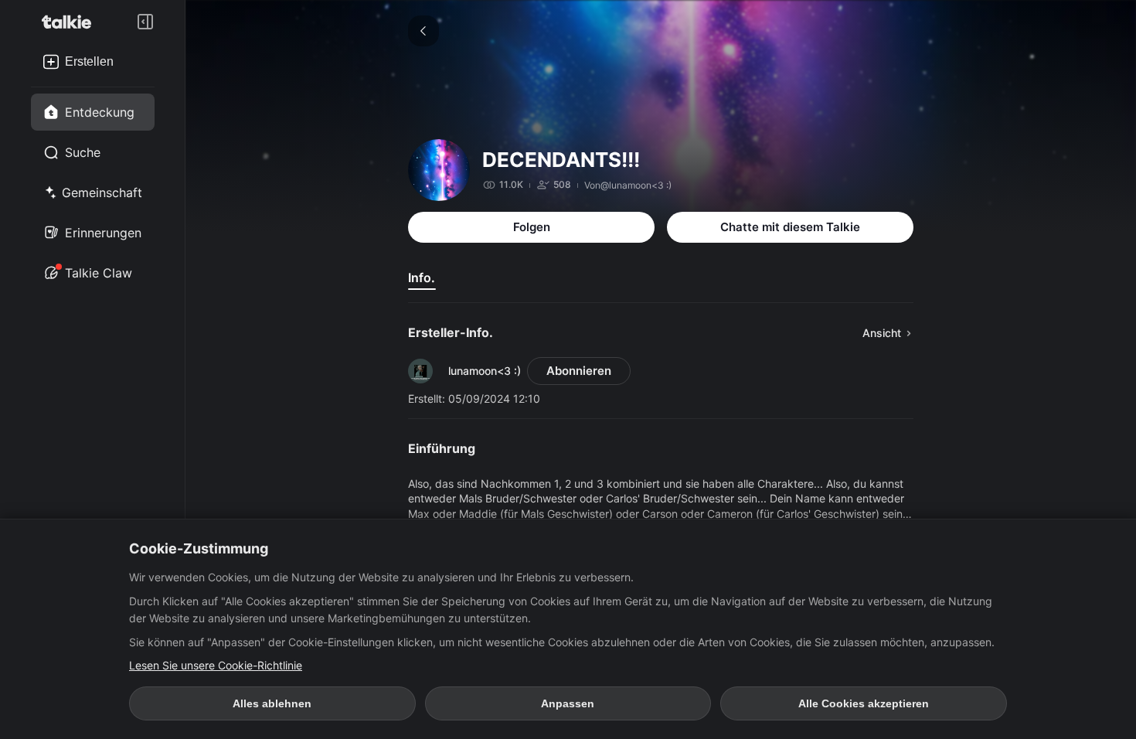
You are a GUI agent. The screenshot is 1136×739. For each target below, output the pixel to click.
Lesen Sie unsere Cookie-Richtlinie (215, 665)
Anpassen (567, 703)
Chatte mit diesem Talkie (790, 227)
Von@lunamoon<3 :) (628, 185)
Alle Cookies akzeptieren (863, 703)
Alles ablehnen (272, 703)
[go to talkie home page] (71, 21)
